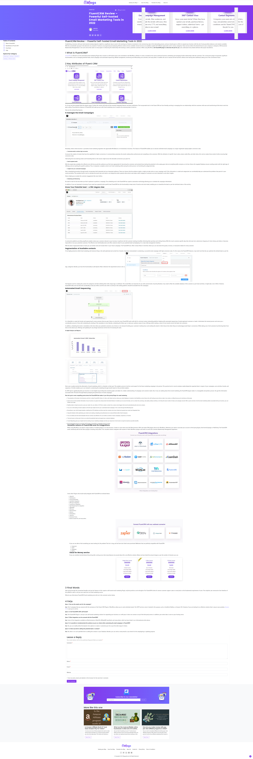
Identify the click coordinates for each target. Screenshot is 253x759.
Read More (88, 737)
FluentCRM (68, 55)
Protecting (6, 56)
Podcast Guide (12, 58)
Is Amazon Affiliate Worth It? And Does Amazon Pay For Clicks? (96, 728)
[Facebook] (121, 753)
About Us (166, 2)
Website (69, 672)
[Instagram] (129, 753)
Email (69, 667)
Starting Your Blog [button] (133, 2)
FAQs (7, 50)
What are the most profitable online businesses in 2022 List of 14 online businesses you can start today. (126, 728)
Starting (11, 56)
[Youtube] (131, 753)
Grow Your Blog (144, 2)
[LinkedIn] (126, 753)
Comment (70, 643)
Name (69, 661)
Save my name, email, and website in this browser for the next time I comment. (88, 678)
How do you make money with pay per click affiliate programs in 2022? (155, 728)
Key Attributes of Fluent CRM (12, 45)
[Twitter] (124, 753)
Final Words (8, 48)
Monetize (17, 56)
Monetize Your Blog (156, 2)
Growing (5, 58)
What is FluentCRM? (10, 43)
